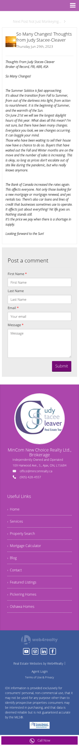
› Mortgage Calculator (24, 545)
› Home (13, 509)
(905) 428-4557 (30, 477)
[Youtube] (26, 651)
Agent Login (40, 671)
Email (13, 308)
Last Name (16, 291)
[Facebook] (52, 651)
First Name (17, 274)
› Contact (14, 570)
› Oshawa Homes (20, 606)
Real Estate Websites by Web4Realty (38, 663)
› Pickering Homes (21, 594)
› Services (15, 521)
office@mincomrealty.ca (36, 471)
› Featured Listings (21, 582)
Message (15, 325)
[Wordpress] (35, 651)
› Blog (12, 557)
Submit (61, 366)
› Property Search (21, 533)
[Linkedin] (44, 651)
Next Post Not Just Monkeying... (37, 21)
